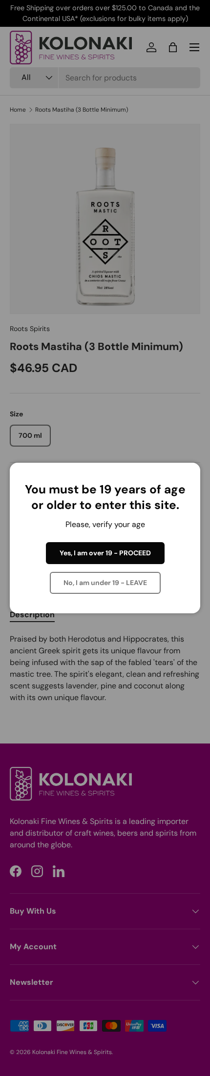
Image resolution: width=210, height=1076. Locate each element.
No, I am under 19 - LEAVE (105, 582)
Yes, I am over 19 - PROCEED (105, 552)
